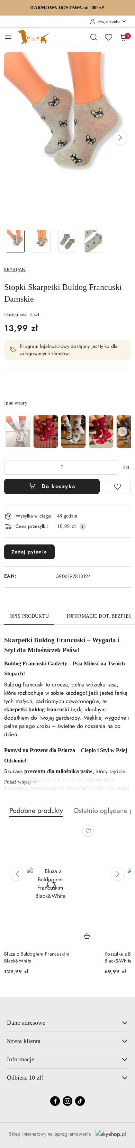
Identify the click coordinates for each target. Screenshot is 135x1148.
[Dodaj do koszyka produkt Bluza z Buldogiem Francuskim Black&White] (87, 936)
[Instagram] (67, 1101)
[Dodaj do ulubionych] (117, 486)
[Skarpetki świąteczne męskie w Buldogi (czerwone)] (101, 431)
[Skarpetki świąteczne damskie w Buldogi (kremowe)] (73, 431)
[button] (120, 138)
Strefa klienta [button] (23, 1040)
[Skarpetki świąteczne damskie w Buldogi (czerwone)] (46, 431)
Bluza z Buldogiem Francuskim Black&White (36, 957)
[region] (67, 431)
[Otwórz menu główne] (8, 37)
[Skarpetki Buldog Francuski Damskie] (18, 431)
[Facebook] (55, 1101)
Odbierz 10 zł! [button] (25, 1077)
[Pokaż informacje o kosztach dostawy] (83, 526)
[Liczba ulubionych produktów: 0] (108, 37)
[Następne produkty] (117, 874)
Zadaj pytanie (29, 551)
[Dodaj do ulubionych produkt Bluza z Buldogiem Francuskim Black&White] (88, 831)
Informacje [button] (20, 1059)
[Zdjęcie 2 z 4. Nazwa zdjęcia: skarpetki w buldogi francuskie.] (41, 241)
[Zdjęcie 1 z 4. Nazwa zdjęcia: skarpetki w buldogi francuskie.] (15, 241)
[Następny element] (122, 431)
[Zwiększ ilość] (113, 467)
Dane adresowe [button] (26, 1022)
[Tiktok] (80, 1101)
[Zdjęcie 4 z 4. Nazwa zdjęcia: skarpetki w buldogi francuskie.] (93, 241)
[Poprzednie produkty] (17, 874)
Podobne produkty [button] (36, 811)
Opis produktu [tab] (29, 616)
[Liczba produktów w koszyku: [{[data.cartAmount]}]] (123, 37)
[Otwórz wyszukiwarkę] (94, 37)
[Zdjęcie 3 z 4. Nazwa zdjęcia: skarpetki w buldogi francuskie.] (67, 241)
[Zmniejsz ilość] (9, 467)
